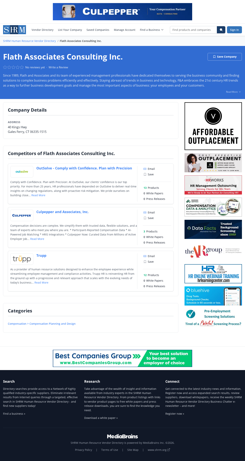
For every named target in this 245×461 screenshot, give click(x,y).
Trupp (41, 255)
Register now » (174, 413)
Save (151, 174)
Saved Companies (98, 30)
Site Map (133, 450)
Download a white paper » (101, 418)
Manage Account (124, 30)
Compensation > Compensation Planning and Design (42, 323)
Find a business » (14, 413)
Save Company (227, 56)
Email (151, 169)
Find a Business (150, 30)
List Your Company (70, 30)
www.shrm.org (157, 450)
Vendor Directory (42, 30)
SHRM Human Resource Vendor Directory (29, 41)
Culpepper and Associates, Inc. (62, 211)
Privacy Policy (83, 450)
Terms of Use (109, 450)
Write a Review (58, 67)
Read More (38, 195)
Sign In (234, 30)
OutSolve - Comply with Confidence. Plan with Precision (84, 168)
